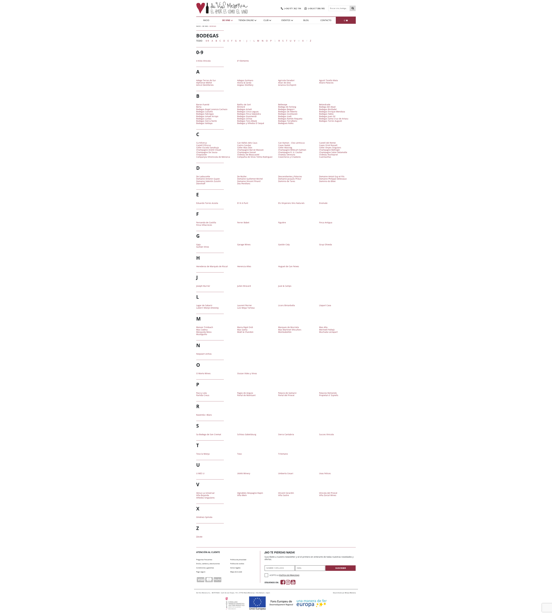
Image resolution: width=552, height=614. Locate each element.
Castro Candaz (244, 145)
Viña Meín (242, 495)
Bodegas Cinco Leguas (248, 111)
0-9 (207, 41)
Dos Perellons (243, 183)
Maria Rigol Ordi (245, 327)
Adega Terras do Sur (206, 80)
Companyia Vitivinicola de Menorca (213, 157)
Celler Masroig (285, 147)
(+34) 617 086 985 (316, 8)
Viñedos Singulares (205, 497)
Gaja (198, 244)
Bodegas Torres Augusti (330, 121)
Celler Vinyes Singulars (330, 147)
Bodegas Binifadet (328, 109)
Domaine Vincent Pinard (248, 181)
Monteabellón (285, 332)
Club (266, 20)
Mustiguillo (201, 334)
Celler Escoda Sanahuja (207, 147)
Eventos (285, 20)
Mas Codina (202, 329)
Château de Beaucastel (248, 154)
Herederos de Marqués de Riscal (212, 266)
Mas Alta (323, 327)
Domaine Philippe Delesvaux (333, 178)
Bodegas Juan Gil (327, 116)
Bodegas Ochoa (244, 118)
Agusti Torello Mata (328, 80)
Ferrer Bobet (243, 222)
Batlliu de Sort (244, 104)
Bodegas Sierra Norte (206, 121)
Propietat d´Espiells (328, 395)
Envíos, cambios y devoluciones (208, 563)
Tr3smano (283, 453)
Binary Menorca (350, 593)
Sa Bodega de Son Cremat (208, 434)
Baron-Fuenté (202, 104)
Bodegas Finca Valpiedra (249, 113)
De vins (205, 26)
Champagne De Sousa (206, 152)
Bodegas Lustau (203, 118)
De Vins (226, 20)
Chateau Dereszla (286, 154)
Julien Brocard (244, 286)
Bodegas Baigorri (286, 109)
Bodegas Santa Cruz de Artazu (333, 118)
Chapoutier (201, 154)
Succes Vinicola (326, 434)
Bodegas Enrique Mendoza (332, 111)
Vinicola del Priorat (328, 493)
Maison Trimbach (204, 327)
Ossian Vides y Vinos (247, 373)
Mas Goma (242, 329)
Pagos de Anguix (245, 393)
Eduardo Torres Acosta (207, 203)
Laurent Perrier (244, 305)
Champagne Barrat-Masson (250, 149)
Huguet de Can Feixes (288, 266)
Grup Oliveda (325, 244)
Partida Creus (202, 395)
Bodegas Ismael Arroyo (207, 116)
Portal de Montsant (246, 395)
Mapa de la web (236, 572)
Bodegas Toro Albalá (247, 121)
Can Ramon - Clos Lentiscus (291, 142)
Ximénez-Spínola (204, 517)
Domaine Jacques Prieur (289, 178)
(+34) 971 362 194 (292, 8)
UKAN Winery (243, 473)
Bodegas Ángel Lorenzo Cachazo (211, 109)
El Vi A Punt (242, 203)
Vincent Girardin (286, 493)
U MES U (200, 473)
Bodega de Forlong (287, 106)
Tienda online (246, 20)
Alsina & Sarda (244, 82)
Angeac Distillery (245, 85)
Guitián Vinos (202, 246)
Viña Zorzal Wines (327, 495)
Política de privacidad (238, 559)
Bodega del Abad (327, 106)
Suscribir (340, 568)
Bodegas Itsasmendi (247, 116)
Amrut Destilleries (205, 85)
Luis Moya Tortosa (246, 307)
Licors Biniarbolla (286, 305)
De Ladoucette (203, 176)
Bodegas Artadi (244, 109)
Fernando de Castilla (206, 222)
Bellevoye (282, 104)
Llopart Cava (325, 305)
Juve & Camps (284, 286)
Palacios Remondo (328, 393)
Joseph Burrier (203, 286)
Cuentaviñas (325, 157)
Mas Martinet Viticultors (289, 329)
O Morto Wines (203, 373)
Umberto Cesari (285, 473)
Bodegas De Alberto (287, 111)
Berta (198, 106)
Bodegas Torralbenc (287, 121)
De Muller (242, 176)
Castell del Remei (327, 142)
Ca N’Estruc (201, 142)
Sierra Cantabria (286, 434)
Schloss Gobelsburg (246, 434)
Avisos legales (235, 568)
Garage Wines (244, 244)
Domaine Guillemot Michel (250, 178)
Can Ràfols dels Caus (247, 142)
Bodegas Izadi (285, 116)
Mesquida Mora (203, 332)
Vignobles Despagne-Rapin (250, 493)
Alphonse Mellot (204, 82)
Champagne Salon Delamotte (333, 152)
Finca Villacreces (204, 225)
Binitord (241, 106)
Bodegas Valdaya (204, 123)
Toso (239, 453)
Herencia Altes (244, 266)
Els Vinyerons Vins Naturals (291, 203)
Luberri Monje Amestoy (207, 307)
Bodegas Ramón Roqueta (290, 118)
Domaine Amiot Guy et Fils (331, 176)
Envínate (323, 203)
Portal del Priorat (286, 395)
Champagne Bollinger (329, 149)
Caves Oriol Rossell (328, 145)
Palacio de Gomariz (287, 393)
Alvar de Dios (284, 82)
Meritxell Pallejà (327, 329)
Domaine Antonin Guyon (208, 178)
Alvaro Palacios (326, 82)
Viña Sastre (283, 495)
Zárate (199, 536)
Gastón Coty (284, 244)
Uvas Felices (325, 473)
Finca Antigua (325, 222)
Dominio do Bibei (327, 181)
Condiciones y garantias (205, 568)
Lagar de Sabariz (204, 305)
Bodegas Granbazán (288, 113)
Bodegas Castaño (204, 111)
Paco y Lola (201, 393)
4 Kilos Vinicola (203, 60)
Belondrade (324, 104)
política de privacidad (289, 575)
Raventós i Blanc (204, 414)
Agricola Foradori (286, 80)
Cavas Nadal (284, 145)
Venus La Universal (205, 493)
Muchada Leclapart (328, 332)
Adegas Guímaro (245, 80)
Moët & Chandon (245, 332)
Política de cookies (237, 563)
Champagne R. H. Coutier (290, 152)
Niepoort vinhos (204, 353)
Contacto (325, 20)
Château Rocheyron (328, 154)
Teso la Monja (203, 453)
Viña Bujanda (202, 495)
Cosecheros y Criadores (289, 157)
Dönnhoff (200, 183)
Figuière (282, 222)
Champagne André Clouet (208, 149)
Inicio (206, 20)
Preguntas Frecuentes (204, 559)
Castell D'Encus (203, 145)
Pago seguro (200, 572)
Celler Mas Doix (244, 147)
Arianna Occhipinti (287, 85)
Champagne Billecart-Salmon (292, 149)
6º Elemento (243, 60)
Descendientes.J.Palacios (290, 176)
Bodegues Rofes (286, 123)
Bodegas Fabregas (205, 113)
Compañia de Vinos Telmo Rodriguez (255, 157)
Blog (306, 20)
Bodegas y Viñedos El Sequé (250, 123)
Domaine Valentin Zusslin (208, 181)
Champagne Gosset (246, 152)
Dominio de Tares (286, 181)
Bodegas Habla (326, 113)
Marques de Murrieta (288, 327)
